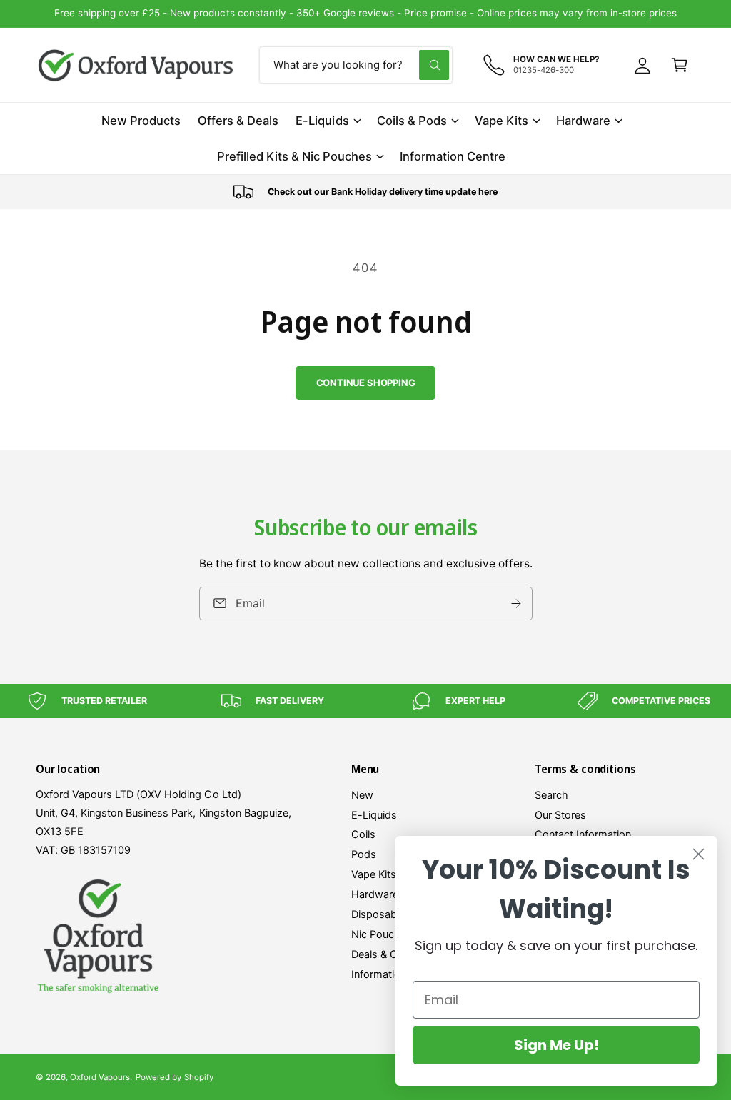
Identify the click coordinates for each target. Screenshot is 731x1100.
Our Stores (560, 815)
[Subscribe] (516, 603)
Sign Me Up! (556, 1045)
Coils (363, 834)
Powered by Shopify (174, 1077)
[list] (365, 192)
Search (551, 795)
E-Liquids (374, 815)
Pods (363, 854)
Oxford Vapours (100, 1077)
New (362, 795)
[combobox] (356, 65)
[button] (679, 65)
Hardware (374, 894)
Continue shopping (365, 382)
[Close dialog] (698, 854)
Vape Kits (373, 874)
